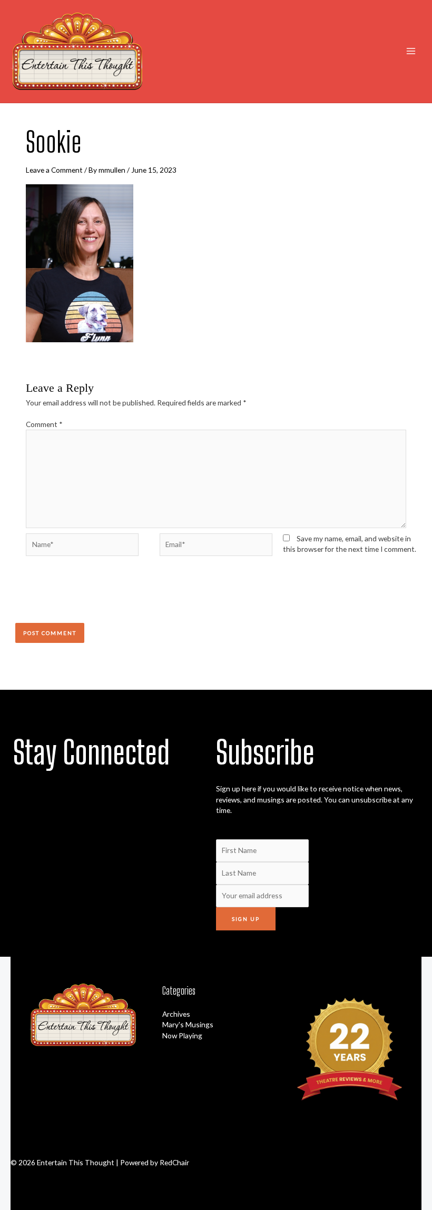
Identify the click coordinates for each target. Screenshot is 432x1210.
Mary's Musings (187, 1024)
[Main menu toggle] (411, 51)
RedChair (174, 1162)
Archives (176, 1013)
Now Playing (182, 1035)
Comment (44, 424)
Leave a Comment (54, 169)
